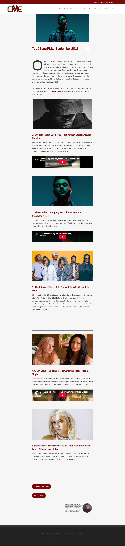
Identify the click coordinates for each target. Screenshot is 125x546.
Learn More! (38, 495)
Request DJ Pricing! (41, 486)
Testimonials (68, 533)
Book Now (49, 533)
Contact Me (79, 533)
